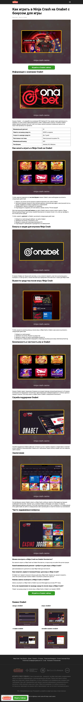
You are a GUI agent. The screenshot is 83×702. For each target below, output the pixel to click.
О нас (44, 660)
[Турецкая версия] (68, 26)
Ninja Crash (15, 17)
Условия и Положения (53, 660)
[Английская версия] (52, 26)
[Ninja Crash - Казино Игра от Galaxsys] (15, 2)
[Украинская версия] (77, 26)
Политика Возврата (50, 658)
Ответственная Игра (63, 658)
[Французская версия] (56, 26)
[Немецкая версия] (60, 26)
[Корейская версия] (64, 26)
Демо (30, 658)
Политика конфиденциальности (32, 660)
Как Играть (23, 658)
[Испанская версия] (47, 26)
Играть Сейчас (20, 698)
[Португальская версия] (43, 26)
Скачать (34, 658)
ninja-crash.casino (50, 696)
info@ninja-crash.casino (37, 696)
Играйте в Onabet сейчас (41, 67)
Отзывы (40, 658)
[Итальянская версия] (73, 26)
